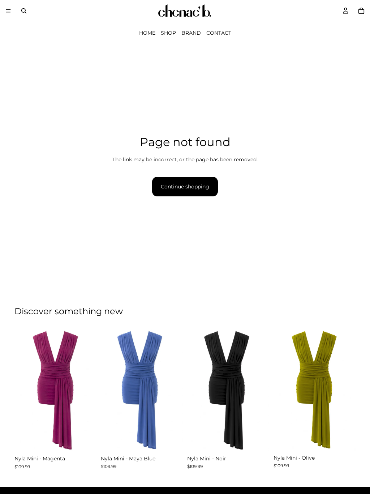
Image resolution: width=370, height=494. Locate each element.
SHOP (168, 33)
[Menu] (8, 11)
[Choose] (85, 440)
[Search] (24, 11)
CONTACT (218, 33)
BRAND (191, 33)
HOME (147, 33)
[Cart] (361, 11)
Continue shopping (185, 186)
